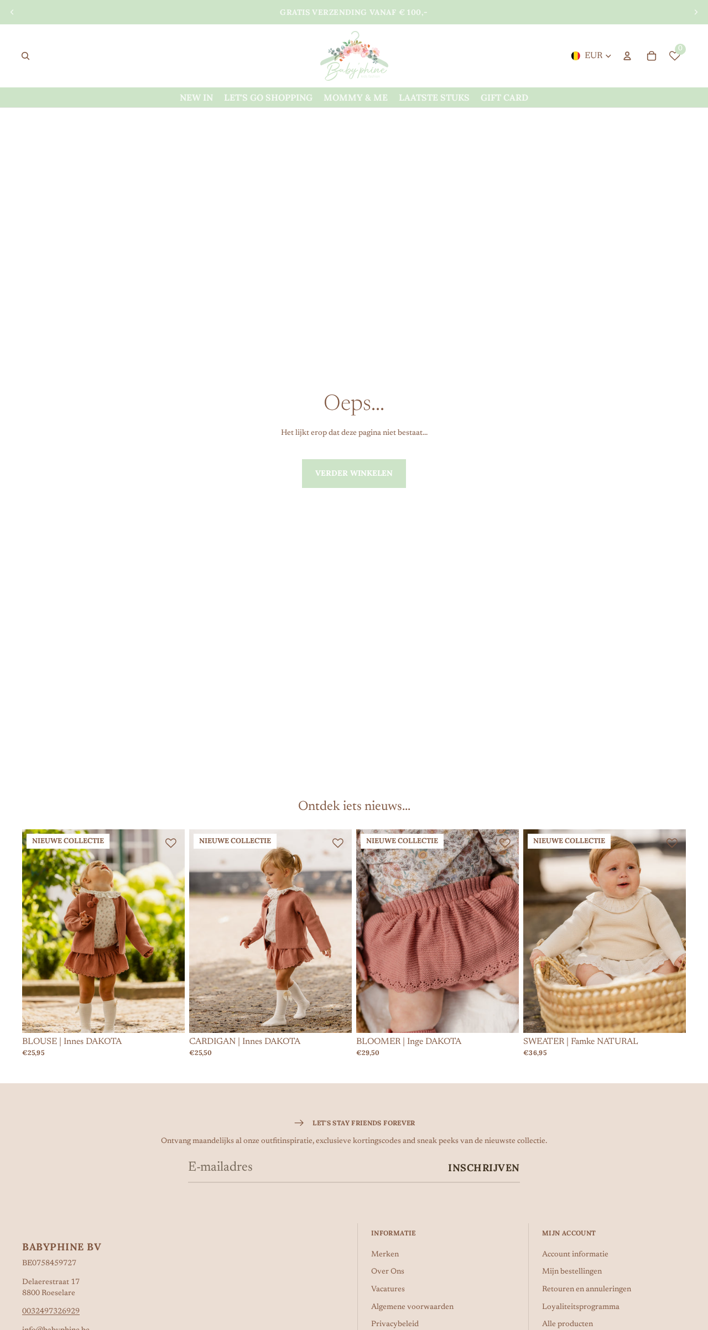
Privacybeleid (395, 1324)
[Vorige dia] (12, 12)
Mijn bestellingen (572, 1272)
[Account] (627, 56)
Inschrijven (484, 1167)
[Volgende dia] (696, 12)
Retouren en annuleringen (586, 1289)
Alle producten (567, 1324)
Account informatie (575, 1255)
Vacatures (388, 1289)
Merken (385, 1255)
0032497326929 (51, 1312)
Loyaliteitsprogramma (581, 1307)
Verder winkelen (354, 473)
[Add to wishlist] (171, 843)
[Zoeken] (25, 56)
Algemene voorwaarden (412, 1307)
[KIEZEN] (168, 1016)
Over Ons (387, 1272)
